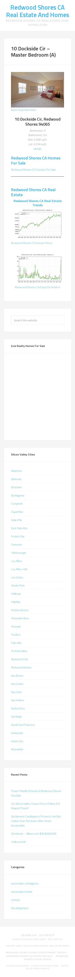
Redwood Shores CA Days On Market (37, 287)
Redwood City (19, 659)
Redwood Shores (21, 667)
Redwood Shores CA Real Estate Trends (37, 203)
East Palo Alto (19, 528)
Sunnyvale (17, 732)
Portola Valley (19, 651)
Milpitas (15, 601)
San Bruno (17, 675)
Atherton (16, 470)
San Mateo (17, 700)
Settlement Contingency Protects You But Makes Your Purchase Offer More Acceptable (36, 821)
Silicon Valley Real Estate (44, 966)
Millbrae (16, 593)
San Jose (16, 692)
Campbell (16, 503)
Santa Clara (18, 708)
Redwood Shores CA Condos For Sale (33, 169)
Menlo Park (18, 585)
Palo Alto (16, 642)
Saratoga (16, 716)
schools (15, 899)
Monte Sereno (19, 610)
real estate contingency (25, 883)
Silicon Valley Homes (17, 966)
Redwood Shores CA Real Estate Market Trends (36, 952)
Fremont (16, 544)
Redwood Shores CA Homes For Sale (36, 160)
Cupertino (17, 511)
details (38, 148)
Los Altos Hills (19, 569)
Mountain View (20, 618)
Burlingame (17, 495)
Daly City (16, 520)
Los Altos (16, 560)
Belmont (16, 479)
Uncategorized (19, 908)
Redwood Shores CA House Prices (31, 242)
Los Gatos (17, 577)
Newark (16, 626)
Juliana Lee (29, 935)
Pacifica (15, 634)
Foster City (17, 536)
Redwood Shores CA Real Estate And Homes (37, 11)
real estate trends (21, 891)
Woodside (17, 749)
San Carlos (17, 683)
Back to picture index (23, 109)
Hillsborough (18, 552)
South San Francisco (23, 724)
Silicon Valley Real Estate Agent (29, 939)
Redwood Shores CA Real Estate (33, 192)
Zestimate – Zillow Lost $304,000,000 (33, 833)
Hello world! (18, 841)
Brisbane (16, 487)
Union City (17, 741)
